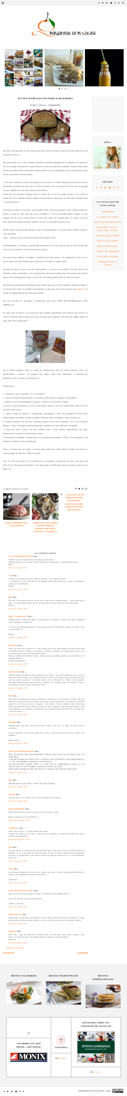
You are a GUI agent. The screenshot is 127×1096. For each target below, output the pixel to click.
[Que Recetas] (61, 1058)
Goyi (11, 575)
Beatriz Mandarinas (17, 808)
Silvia (11, 868)
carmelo (12, 794)
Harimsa (81, 288)
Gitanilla (12, 722)
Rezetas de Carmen (107, 241)
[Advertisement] (101, 114)
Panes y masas (38, 105)
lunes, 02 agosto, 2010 (17, 567)
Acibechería (107, 211)
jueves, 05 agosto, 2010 (18, 861)
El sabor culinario (107, 217)
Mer (10, 780)
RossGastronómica (107, 246)
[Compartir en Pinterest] (82, 488)
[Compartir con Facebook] (76, 488)
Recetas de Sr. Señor (107, 235)
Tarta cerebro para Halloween (16, 524)
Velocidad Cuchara (108, 256)
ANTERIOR (82, 953)
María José (13, 645)
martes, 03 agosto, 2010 (18, 589)
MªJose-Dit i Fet (15, 914)
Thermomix (54, 105)
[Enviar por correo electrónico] (86, 488)
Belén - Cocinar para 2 (18, 616)
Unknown (12, 931)
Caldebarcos (14, 828)
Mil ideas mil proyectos (107, 222)
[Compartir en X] (79, 488)
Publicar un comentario (15, 947)
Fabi (10, 695)
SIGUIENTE (8, 953)
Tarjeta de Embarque (107, 251)
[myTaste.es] (96, 1072)
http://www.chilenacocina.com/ (21, 751)
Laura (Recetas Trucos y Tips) (21, 890)
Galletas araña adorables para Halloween (74, 507)
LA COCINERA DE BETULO (21, 556)
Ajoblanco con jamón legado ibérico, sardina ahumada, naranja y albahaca (45, 527)
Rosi (10, 597)
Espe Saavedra (15, 671)
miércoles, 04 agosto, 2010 (19, 820)
